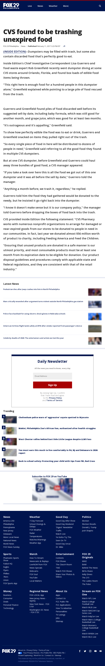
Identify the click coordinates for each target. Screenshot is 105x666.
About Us (61, 591)
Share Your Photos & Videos (65, 575)
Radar (32, 533)
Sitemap (59, 621)
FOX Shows (61, 561)
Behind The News (90, 567)
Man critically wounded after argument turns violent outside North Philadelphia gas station (43, 301)
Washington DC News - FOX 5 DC (39, 611)
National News (9, 540)
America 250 (8, 520)
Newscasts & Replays (39, 561)
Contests (60, 558)
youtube (95, 651)
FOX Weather (35, 529)
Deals (5, 601)
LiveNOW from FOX (38, 564)
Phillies (6, 573)
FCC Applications (63, 605)
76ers (5, 576)
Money (7, 591)
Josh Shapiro (87, 530)
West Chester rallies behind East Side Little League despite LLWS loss (55, 439)
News (23, 46)
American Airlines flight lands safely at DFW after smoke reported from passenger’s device (42, 326)
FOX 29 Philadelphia (11, 46)
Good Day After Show (65, 520)
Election (85, 520)
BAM (84, 564)
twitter (85, 651)
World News (8, 543)
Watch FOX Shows (64, 571)
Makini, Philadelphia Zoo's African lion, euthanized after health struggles (57, 428)
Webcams (34, 571)
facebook (80, 651)
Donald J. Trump (89, 527)
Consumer (7, 598)
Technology (8, 608)
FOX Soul (34, 574)
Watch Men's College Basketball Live (91, 620)
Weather (35, 517)
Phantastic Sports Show (11, 559)
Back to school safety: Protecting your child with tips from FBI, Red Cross (57, 461)
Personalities (61, 611)
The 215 (85, 577)
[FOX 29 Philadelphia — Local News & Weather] (12, 6)
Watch (33, 554)
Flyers (5, 570)
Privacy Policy (55, 398)
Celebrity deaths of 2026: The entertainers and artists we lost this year (33, 338)
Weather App (35, 543)
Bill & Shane (87, 571)
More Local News (11, 537)
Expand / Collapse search (100, 6)
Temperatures (36, 536)
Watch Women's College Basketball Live (90, 628)
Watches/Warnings (38, 539)
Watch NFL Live (89, 598)
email (100, 651)
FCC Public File (62, 601)
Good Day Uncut (63, 543)
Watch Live (60, 534)
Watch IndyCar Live (90, 616)
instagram (90, 651)
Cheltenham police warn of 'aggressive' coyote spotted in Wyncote (54, 417)
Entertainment (65, 554)
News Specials (36, 567)
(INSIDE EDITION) (14, 51)
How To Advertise (64, 608)
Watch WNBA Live (90, 633)
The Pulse (86, 584)
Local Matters (36, 581)
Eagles (6, 567)
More (65, 6)
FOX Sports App (10, 583)
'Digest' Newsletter (64, 527)
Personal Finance (10, 605)
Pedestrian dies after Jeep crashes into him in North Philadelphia (31, 289)
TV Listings (60, 614)
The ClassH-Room (64, 564)
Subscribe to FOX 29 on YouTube (49, 476)
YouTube (33, 577)
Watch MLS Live (89, 637)
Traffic (59, 530)
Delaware (7, 534)
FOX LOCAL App (37, 595)
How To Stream (37, 558)
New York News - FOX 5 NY (39, 605)
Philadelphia (8, 524)
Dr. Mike (59, 547)
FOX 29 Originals (87, 555)
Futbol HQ (7, 563)
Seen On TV (61, 540)
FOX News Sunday (11, 547)
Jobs (58, 618)
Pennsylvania (9, 527)
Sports (7, 554)
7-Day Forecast (36, 520)
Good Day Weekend (65, 524)
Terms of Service (54, 400)
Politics (86, 517)
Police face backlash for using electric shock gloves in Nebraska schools (34, 313)
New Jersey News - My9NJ (38, 599)
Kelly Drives (87, 574)
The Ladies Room (90, 581)
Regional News (39, 591)
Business (7, 595)
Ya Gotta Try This (63, 537)
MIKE (84, 561)
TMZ (58, 567)
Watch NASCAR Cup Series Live (91, 611)
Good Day (62, 517)
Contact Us (61, 598)
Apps (58, 595)
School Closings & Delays (38, 525)
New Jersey (8, 530)
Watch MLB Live (89, 607)
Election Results (89, 524)
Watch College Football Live (88, 602)
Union (5, 580)
